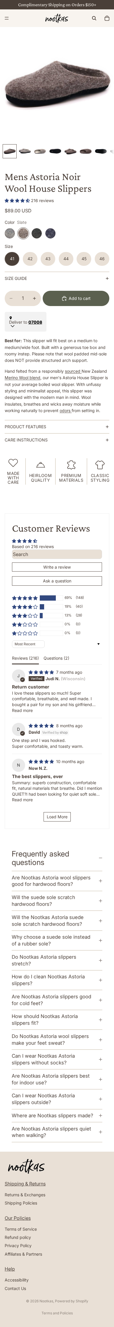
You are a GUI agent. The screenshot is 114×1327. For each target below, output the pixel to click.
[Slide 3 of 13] (40, 151)
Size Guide (16, 278)
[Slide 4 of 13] (55, 151)
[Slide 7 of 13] (100, 151)
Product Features (25, 426)
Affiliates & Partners (23, 1254)
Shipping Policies (21, 1202)
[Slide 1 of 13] (9, 151)
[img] (42, 672)
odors (66, 410)
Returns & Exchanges (25, 1194)
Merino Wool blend (22, 377)
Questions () (56, 658)
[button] (18, 200)
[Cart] (107, 18)
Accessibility (17, 1279)
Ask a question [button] (57, 580)
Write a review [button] (57, 567)
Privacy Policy (18, 1245)
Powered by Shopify (71, 1301)
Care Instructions (26, 439)
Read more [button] (22, 710)
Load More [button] (57, 816)
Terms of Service (21, 1229)
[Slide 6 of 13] (85, 151)
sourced (73, 371)
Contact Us (15, 1288)
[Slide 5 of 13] (70, 151)
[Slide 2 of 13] (24, 151)
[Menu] (6, 18)
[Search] (94, 18)
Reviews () (25, 658)
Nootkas (46, 1301)
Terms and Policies (57, 1313)
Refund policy (18, 1237)
